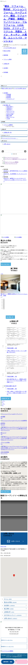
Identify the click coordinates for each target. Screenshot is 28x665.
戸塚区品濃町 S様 (12, 388)
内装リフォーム (10, 117)
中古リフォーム (10, 111)
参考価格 (5, 72)
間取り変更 (9, 115)
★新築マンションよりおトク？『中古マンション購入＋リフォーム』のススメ (14, 180)
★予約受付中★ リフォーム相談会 (15, 170)
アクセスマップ (10, 99)
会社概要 (8, 96)
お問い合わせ (10, 618)
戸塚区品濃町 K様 (12, 348)
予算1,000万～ (9, 106)
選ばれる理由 (6, 50)
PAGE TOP (3, 546)
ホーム (8, 599)
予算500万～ (9, 109)
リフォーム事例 (7, 59)
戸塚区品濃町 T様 (12, 376)
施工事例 (8, 608)
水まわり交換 (9, 114)
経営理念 (8, 97)
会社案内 (5, 68)
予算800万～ (9, 108)
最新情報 (5, 55)
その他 (8, 118)
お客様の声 (6, 63)
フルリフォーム (10, 112)
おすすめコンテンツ (12, 615)
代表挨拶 (8, 94)
